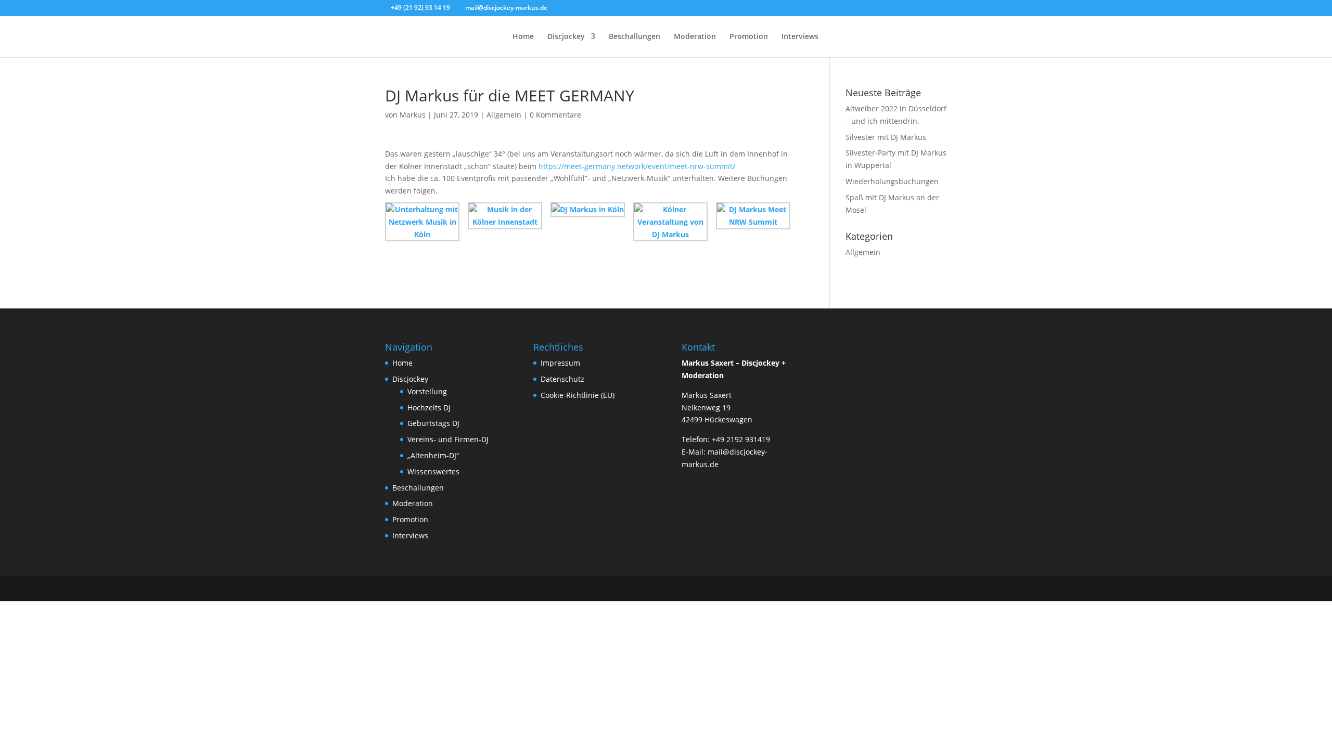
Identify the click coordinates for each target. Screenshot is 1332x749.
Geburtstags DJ (433, 423)
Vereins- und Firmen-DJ (448, 439)
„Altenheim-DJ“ (433, 455)
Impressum (560, 363)
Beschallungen (634, 37)
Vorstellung (427, 391)
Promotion (748, 37)
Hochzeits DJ (429, 407)
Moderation (695, 37)
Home (523, 37)
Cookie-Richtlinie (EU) (577, 395)
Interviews (800, 37)
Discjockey (566, 37)
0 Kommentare (555, 115)
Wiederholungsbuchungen (892, 181)
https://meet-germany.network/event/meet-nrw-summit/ (635, 166)
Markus (413, 115)
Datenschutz (562, 379)
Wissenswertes (433, 471)
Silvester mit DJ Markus (886, 137)
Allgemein (503, 115)
